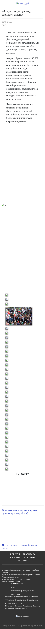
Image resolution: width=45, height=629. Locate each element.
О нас (13, 587)
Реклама (22, 560)
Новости (15, 554)
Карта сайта (15, 594)
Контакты (29, 557)
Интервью (15, 557)
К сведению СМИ (17, 584)
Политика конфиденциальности (22, 591)
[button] (5, 248)
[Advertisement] (12, 165)
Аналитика (29, 554)
